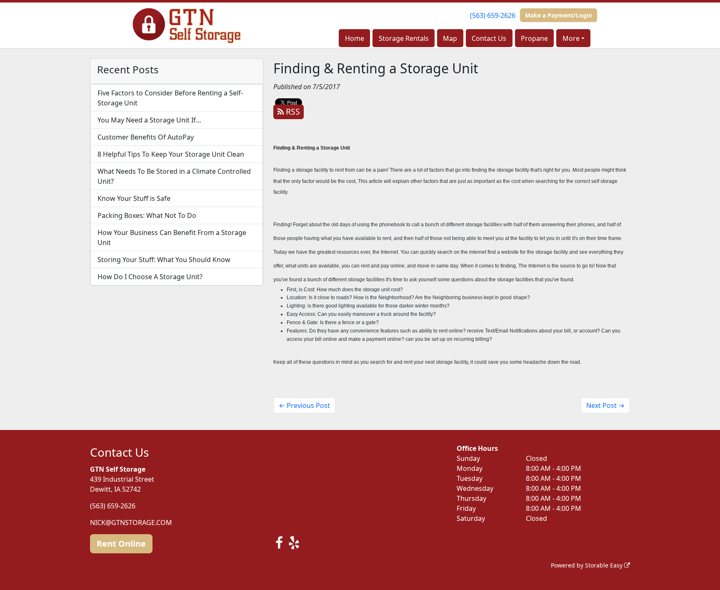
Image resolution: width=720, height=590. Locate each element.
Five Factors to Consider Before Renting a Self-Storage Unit (170, 98)
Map (450, 38)
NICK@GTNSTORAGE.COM (131, 522)
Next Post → (605, 405)
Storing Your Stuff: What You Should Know (164, 259)
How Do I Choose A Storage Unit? (150, 276)
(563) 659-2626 (492, 15)
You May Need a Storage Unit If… (149, 120)
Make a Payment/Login (558, 15)
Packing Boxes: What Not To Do (147, 215)
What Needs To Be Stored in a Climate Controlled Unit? (174, 176)
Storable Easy (604, 565)
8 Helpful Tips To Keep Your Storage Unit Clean (171, 154)
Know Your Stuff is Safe (134, 198)
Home (354, 38)
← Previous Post (304, 405)
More (571, 38)
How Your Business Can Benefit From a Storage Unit (172, 237)
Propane (534, 38)
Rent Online (121, 543)
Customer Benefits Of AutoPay (146, 137)
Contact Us (489, 38)
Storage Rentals (404, 38)
